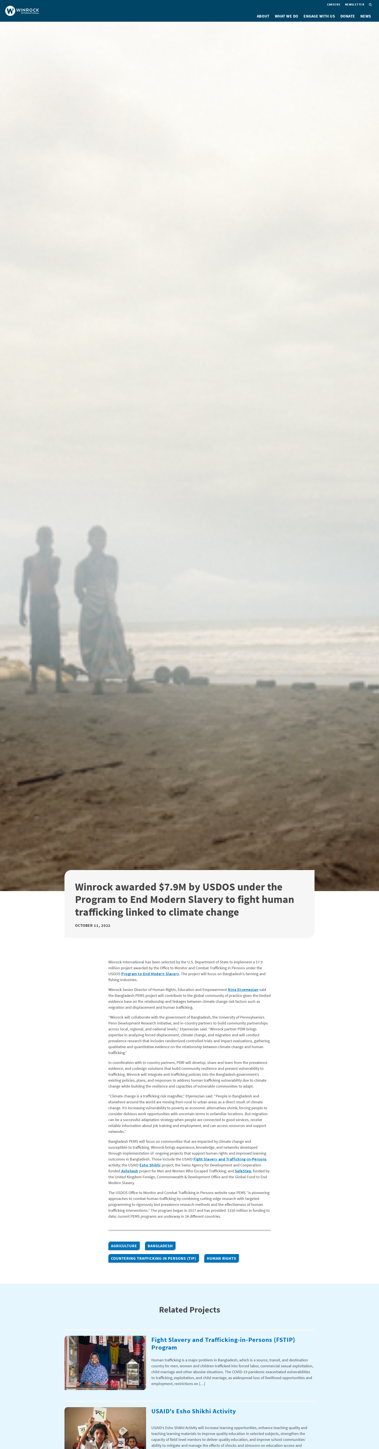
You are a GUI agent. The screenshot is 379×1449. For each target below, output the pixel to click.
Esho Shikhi (150, 1165)
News (365, 16)
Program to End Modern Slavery (150, 973)
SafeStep (243, 1170)
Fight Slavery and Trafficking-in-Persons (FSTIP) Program (223, 1343)
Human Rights (221, 1258)
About (263, 16)
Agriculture (124, 1245)
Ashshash (129, 1170)
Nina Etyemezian (243, 989)
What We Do (286, 16)
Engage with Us (319, 16)
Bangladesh (160, 1245)
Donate (347, 16)
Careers (333, 4)
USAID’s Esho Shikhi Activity (193, 1411)
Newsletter (354, 4)
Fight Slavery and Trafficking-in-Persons (230, 1159)
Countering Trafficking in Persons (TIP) (153, 1258)
